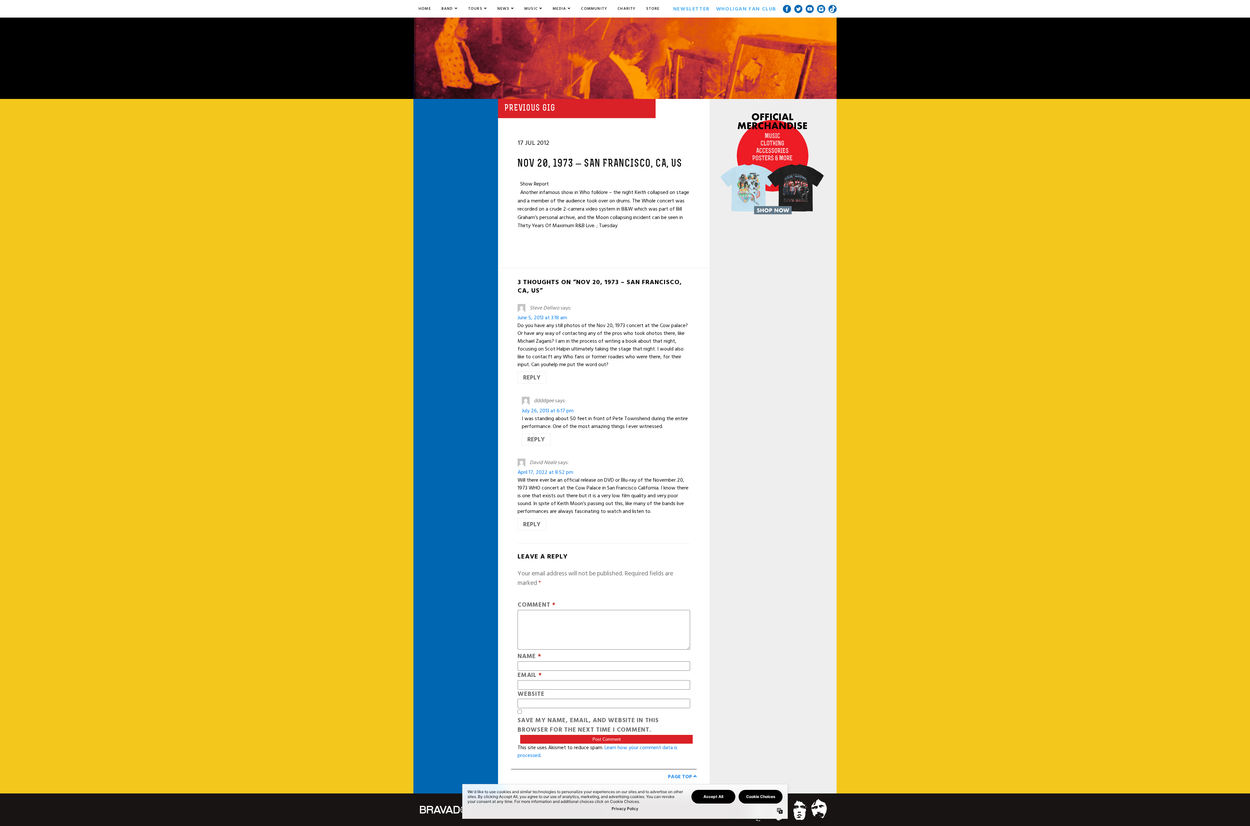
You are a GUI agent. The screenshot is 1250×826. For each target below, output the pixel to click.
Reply (532, 378)
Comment (537, 605)
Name (529, 656)
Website (531, 694)
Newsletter (691, 9)
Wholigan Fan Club (746, 9)
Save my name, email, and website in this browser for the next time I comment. (588, 725)
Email (530, 675)
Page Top (680, 776)
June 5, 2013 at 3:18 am (542, 317)
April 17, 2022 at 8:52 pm (545, 472)
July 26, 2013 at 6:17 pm (548, 410)
